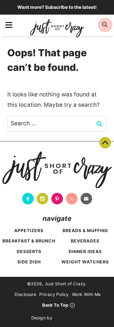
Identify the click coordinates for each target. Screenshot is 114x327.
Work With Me (86, 294)
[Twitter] (72, 198)
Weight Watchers (85, 261)
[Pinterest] (57, 198)
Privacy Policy (54, 294)
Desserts (29, 251)
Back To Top (105, 142)
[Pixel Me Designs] (69, 318)
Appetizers (28, 230)
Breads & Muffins (85, 230)
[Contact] (86, 198)
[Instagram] (42, 198)
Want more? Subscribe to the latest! (57, 7)
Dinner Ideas (85, 251)
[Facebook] (28, 198)
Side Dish (29, 261)
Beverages (85, 240)
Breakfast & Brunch (28, 240)
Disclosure (25, 294)
